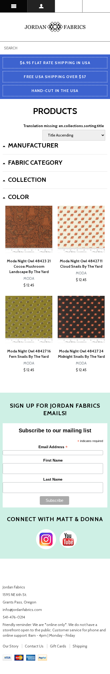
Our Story (10, 646)
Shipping (80, 646)
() (96, 6)
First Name (53, 460)
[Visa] (7, 657)
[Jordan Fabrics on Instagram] (44, 538)
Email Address (53, 447)
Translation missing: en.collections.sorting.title (63, 125)
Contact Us (34, 646)
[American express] (30, 657)
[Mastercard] (18, 657)
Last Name (52, 479)
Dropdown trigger (41, 6)
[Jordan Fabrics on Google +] (67, 538)
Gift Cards (58, 646)
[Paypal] (42, 657)
